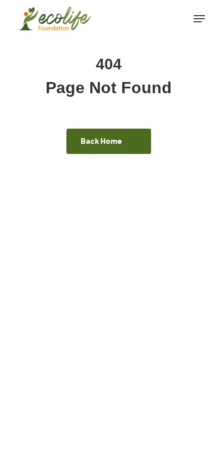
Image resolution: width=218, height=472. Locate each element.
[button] (199, 19)
